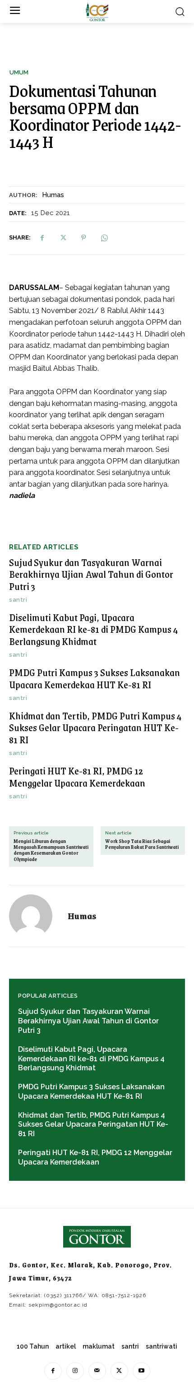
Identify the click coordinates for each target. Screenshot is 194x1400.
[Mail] (97, 1371)
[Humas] (36, 916)
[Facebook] (42, 238)
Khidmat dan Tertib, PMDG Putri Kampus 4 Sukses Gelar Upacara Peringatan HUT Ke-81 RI (95, 727)
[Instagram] (75, 1371)
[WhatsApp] (104, 238)
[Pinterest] (83, 238)
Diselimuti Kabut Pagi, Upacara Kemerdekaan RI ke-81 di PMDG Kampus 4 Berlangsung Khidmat (93, 629)
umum (18, 72)
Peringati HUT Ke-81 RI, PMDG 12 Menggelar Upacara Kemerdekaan (77, 776)
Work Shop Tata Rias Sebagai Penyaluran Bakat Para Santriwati (142, 844)
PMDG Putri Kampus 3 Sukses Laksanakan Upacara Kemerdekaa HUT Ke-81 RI (94, 678)
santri (18, 600)
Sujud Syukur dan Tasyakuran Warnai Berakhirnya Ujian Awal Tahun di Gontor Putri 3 (91, 574)
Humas (53, 195)
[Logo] (97, 11)
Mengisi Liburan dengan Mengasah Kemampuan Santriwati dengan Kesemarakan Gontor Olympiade (51, 850)
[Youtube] (141, 1371)
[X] (63, 238)
